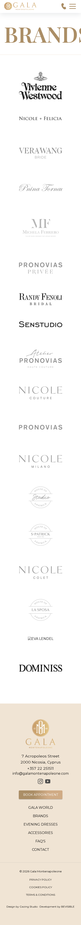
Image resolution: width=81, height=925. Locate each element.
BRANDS (40, 816)
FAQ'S (40, 841)
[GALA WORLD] (20, 6)
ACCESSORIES (40, 833)
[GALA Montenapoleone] (33, 781)
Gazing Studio (29, 906)
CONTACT (40, 850)
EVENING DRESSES (41, 824)
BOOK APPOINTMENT (40, 795)
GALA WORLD (40, 808)
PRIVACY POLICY (40, 879)
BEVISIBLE (68, 906)
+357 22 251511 (40, 768)
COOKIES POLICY (40, 887)
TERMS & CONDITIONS (40, 894)
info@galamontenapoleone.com (41, 773)
